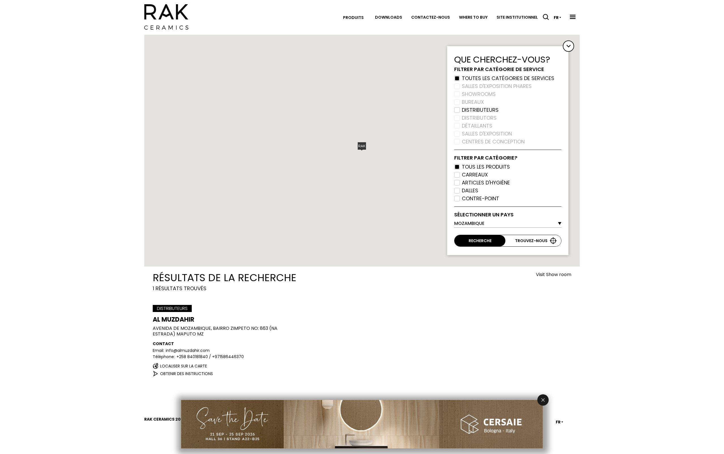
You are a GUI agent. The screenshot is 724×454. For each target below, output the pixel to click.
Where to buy (473, 17)
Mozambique (469, 223)
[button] (361, 146)
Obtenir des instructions (186, 373)
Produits (353, 17)
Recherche (480, 241)
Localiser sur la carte (183, 366)
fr (556, 17)
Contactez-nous (430, 17)
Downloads (388, 17)
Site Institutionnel (517, 17)
